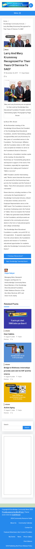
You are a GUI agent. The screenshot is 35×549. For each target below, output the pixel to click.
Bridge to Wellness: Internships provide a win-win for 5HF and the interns (17, 371)
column (7, 331)
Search (6, 424)
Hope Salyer (25, 73)
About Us (13, 523)
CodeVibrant (16, 515)
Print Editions (28, 541)
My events (12, 537)
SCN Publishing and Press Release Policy (19, 546)
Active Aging (9, 408)
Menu (16, 13)
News (7, 50)
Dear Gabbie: (9, 334)
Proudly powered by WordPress (13, 512)
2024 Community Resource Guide (21, 518)
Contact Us (28, 527)
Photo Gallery (28, 537)
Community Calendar (25, 523)
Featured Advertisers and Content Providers (18, 532)
